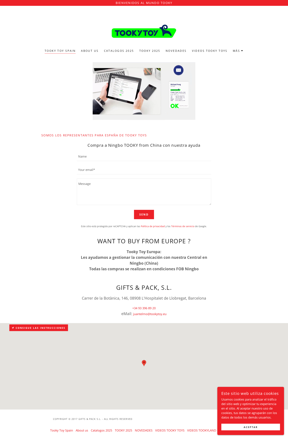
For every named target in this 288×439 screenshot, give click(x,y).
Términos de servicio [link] (182, 226)
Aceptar (251, 427)
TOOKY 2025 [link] (149, 51)
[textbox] (144, 156)
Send (144, 214)
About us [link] (89, 51)
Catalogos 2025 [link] (119, 51)
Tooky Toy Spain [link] (60, 51)
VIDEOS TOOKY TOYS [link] (210, 51)
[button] (238, 51)
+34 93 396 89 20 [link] (144, 308)
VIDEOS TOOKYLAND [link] (201, 430)
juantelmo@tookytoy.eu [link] (149, 314)
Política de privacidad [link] (153, 226)
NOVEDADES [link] (176, 51)
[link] (144, 30)
